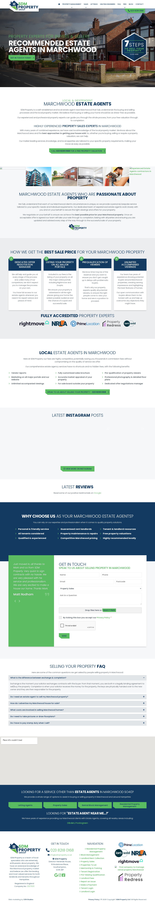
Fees (124, 4)
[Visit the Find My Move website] (131, 869)
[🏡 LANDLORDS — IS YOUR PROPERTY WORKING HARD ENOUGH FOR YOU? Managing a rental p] (60, 442)
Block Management (90, 855)
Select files (109, 610)
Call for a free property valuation (76, 151)
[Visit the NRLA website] (139, 854)
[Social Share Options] (11, 457)
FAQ (119, 4)
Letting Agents (25, 805)
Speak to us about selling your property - (76, 392)
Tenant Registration (90, 871)
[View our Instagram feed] (60, 875)
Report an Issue (88, 881)
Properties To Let (89, 865)
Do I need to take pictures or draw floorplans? (32, 716)
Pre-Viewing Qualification (93, 875)
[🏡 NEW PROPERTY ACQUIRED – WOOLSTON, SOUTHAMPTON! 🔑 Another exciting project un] (26, 442)
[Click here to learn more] (134, 47)
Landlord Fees (87, 878)
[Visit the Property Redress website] (131, 878)
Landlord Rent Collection (92, 858)
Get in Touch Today (20, 57)
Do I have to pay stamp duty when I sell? (30, 723)
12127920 (30, 886)
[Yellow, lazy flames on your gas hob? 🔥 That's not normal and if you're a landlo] (129, 442)
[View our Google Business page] (56, 875)
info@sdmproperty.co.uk (61, 855)
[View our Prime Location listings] (131, 845)
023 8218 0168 (136, 10)
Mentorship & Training (91, 868)
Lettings (94, 4)
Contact (139, 4)
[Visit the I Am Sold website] (122, 854)
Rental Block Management (95, 805)
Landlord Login (88, 891)
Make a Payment (89, 885)
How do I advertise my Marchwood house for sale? (35, 703)
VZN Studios (28, 899)
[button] (2, 47)
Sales (86, 4)
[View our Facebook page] (63, 875)
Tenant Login (87, 888)
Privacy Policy (103, 617)
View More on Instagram (78, 468)
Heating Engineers (107, 4)
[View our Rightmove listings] (131, 862)
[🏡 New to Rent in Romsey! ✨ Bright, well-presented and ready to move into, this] (95, 442)
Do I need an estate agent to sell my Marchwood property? (39, 696)
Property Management (71, 4)
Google (97, 493)
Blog (131, 4)
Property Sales (60, 805)
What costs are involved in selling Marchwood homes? (37, 710)
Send (64, 635)
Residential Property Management (130, 805)
